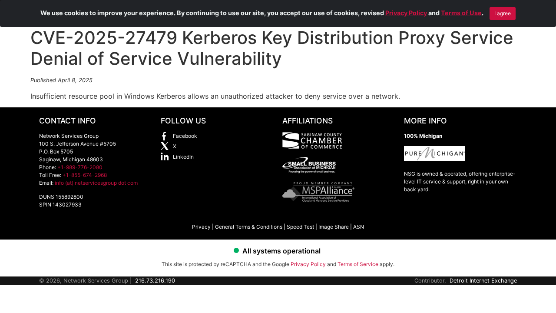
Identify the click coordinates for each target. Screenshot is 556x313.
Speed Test (300, 226)
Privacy (201, 226)
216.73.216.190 (155, 280)
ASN (358, 226)
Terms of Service (358, 264)
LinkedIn (183, 156)
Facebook (185, 136)
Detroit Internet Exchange (483, 280)
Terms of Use (461, 13)
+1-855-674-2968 (85, 175)
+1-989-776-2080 (80, 167)
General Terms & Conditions (248, 226)
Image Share (333, 226)
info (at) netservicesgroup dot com (96, 183)
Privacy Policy (406, 13)
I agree (502, 13)
